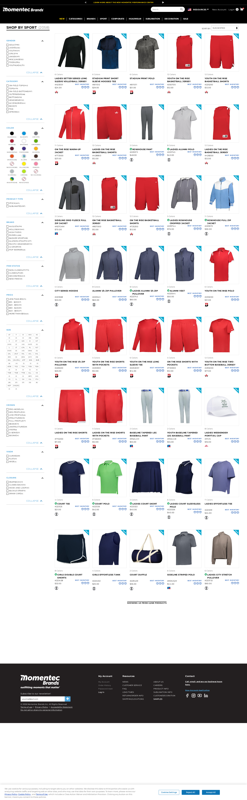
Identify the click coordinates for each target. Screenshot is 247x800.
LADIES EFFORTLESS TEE (218, 503)
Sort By (206, 28)
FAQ (124, 689)
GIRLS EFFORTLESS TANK (106, 574)
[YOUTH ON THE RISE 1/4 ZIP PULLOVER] (71, 352)
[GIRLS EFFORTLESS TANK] (109, 565)
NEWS (125, 682)
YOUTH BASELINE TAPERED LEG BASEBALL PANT (182, 434)
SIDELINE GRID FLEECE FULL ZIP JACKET (70, 222)
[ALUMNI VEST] (184, 281)
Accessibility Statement (62, 707)
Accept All (211, 792)
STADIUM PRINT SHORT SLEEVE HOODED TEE (105, 80)
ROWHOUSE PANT (142, 149)
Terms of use (26, 707)
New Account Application (197, 690)
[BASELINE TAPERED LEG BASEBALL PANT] (147, 423)
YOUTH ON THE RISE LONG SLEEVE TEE (144, 363)
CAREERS (158, 685)
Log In (101, 692)
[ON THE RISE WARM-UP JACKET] (71, 139)
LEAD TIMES (128, 692)
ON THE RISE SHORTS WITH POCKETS (182, 363)
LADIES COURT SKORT (144, 503)
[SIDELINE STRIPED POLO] (184, 565)
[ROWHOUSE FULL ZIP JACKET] (221, 210)
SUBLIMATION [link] (153, 19)
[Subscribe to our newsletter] (67, 699)
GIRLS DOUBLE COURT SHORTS (69, 576)
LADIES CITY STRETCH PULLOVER (219, 576)
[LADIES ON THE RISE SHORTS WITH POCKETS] (109, 423)
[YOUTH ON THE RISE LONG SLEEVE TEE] (147, 352)
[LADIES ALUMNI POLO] (184, 139)
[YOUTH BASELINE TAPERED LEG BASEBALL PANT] (184, 423)
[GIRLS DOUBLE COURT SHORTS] (71, 565)
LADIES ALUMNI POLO (182, 149)
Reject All (190, 792)
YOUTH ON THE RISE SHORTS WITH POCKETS (108, 363)
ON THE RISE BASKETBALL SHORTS (144, 222)
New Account (219, 9)
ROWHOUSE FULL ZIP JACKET (219, 222)
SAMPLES (158, 699)
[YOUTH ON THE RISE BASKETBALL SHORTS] (221, 69)
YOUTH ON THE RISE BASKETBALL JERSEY (179, 80)
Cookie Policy (24, 794)
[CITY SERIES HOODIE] (71, 281)
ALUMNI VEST (177, 291)
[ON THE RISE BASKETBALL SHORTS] (147, 210)
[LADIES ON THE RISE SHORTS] (71, 423)
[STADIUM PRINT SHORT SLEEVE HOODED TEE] (109, 69)
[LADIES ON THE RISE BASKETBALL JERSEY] (221, 139)
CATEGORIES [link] (75, 19)
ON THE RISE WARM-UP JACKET (68, 151)
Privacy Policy (41, 707)
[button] (182, 9)
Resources (200, 9)
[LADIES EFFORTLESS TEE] (221, 494)
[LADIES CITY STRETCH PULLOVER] (221, 565)
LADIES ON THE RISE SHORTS (71, 432)
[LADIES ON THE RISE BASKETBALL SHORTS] (109, 139)
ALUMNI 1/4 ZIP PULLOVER (106, 291)
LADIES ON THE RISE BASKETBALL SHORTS (104, 151)
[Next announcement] (162, 2)
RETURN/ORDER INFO (133, 696)
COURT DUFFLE (138, 574)
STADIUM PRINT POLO (142, 78)
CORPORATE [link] (118, 19)
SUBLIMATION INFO (163, 692)
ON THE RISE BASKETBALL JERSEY (107, 222)
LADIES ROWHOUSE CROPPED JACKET (181, 222)
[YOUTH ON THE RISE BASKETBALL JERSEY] (184, 69)
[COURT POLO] (109, 494)
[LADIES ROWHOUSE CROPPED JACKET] (184, 210)
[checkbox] (25, 65)
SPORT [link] (103, 19)
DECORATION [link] (172, 19)
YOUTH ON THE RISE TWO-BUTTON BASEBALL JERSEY (220, 363)
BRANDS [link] (91, 19)
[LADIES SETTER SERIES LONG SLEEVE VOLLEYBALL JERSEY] (71, 69)
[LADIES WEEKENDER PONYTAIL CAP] (221, 423)
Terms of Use (42, 794)
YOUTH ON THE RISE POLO (219, 291)
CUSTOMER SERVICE (132, 685)
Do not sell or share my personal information (41, 710)
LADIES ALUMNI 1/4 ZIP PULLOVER (145, 292)
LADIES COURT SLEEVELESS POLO (185, 505)
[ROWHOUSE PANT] (147, 139)
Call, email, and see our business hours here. (203, 682)
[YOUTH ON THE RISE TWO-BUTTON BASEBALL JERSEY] (221, 352)
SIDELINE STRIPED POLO (181, 574)
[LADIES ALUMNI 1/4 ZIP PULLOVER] (147, 281)
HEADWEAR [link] (135, 19)
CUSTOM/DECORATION (164, 696)
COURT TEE (63, 503)
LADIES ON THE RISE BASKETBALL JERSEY (216, 151)
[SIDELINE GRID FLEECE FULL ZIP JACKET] (71, 210)
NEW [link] (62, 19)
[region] (123, 792)
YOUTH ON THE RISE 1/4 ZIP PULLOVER (70, 363)
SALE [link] (185, 19)
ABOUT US (158, 682)
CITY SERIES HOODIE (66, 291)
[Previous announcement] (84, 2)
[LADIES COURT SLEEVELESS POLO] (184, 494)
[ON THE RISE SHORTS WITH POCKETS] (184, 352)
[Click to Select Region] (190, 9)
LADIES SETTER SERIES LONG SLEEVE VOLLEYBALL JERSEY (71, 80)
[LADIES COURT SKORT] (147, 494)
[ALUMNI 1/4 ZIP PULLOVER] (109, 281)
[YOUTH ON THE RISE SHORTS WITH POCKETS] (109, 352)
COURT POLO (102, 503)
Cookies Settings (169, 792)
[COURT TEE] (71, 494)
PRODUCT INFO (161, 689)
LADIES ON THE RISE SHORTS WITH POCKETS (108, 434)
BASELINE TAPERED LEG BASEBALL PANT (143, 434)
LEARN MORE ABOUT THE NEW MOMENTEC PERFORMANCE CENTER (123, 2)
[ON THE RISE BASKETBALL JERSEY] (109, 210)
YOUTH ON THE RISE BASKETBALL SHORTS (217, 80)
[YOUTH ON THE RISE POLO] (221, 281)
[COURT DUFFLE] (147, 565)
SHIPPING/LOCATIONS (133, 699)
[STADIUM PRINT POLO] (147, 69)
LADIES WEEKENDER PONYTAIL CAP (216, 434)
